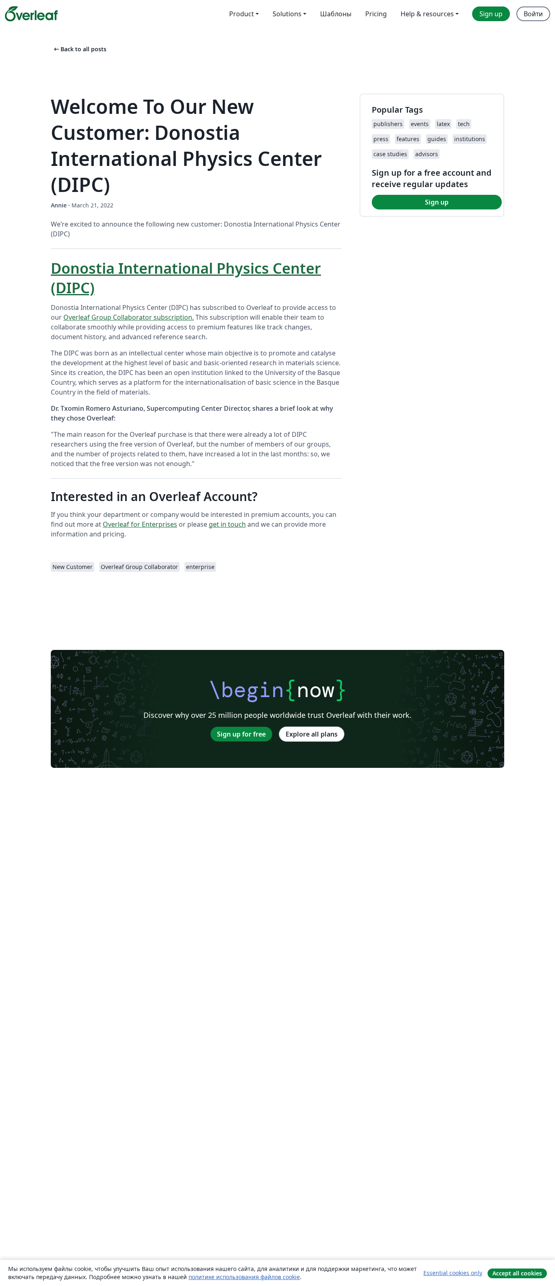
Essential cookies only (452, 1273)
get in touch (227, 524)
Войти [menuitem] (533, 13)
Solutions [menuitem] (287, 13)
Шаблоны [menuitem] (335, 13)
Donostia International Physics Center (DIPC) (186, 278)
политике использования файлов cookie (244, 1277)
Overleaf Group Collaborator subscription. (128, 317)
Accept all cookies (517, 1273)
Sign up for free (241, 734)
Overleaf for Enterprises (140, 524)
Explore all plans (312, 734)
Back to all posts (79, 49)
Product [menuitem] (241, 13)
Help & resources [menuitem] (427, 13)
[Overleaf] (31, 14)
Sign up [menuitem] (491, 13)
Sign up (437, 202)
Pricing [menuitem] (376, 13)
